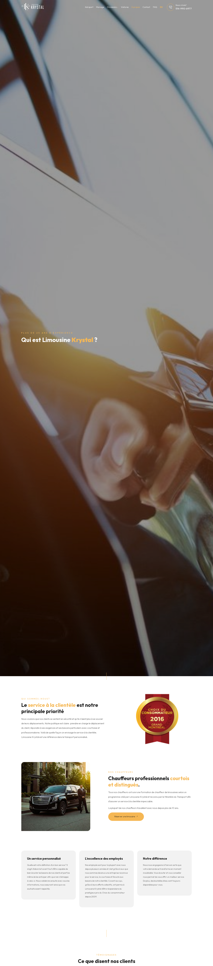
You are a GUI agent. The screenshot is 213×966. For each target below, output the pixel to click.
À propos (135, 7)
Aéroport (89, 7)
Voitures (125, 7)
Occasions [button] (112, 7)
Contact (146, 7)
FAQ (155, 7)
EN (161, 7)
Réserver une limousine (124, 816)
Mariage (100, 7)
